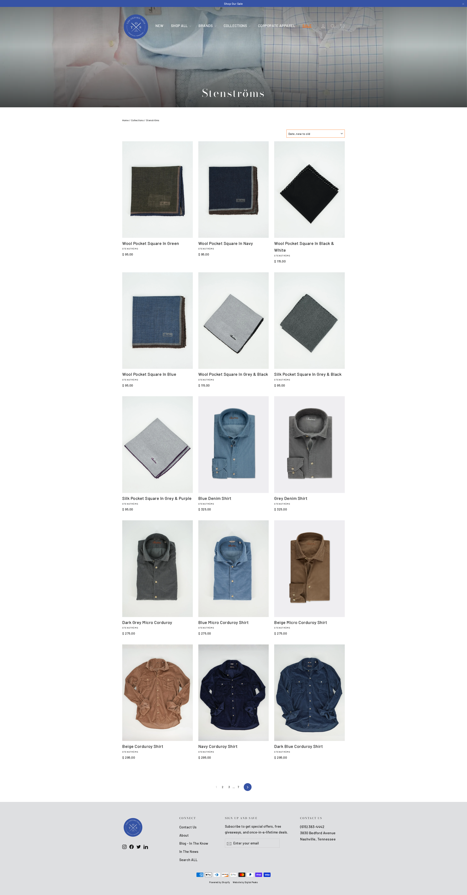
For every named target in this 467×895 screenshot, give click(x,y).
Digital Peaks (251, 882)
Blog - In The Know (193, 843)
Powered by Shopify (219, 882)
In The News (188, 851)
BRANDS (206, 25)
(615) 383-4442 (312, 826)
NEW (159, 25)
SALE (307, 25)
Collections (137, 120)
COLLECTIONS (236, 25)
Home (125, 120)
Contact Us (188, 827)
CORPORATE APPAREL (276, 25)
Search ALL (188, 860)
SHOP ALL (180, 25)
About (184, 835)
